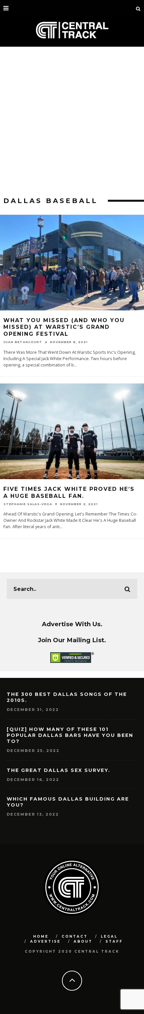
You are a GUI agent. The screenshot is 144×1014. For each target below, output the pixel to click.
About (83, 941)
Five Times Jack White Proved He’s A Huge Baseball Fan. (69, 492)
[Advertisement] (72, 121)
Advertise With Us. (72, 624)
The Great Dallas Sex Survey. (58, 770)
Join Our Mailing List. (72, 640)
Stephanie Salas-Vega (27, 504)
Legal (109, 936)
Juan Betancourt (22, 342)
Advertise (45, 941)
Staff (114, 941)
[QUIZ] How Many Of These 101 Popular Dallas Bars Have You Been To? (70, 735)
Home (41, 936)
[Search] (138, 8)
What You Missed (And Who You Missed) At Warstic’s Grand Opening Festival (64, 327)
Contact (75, 936)
